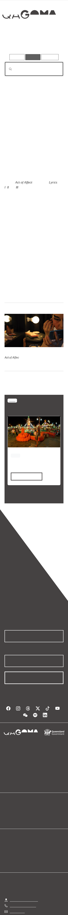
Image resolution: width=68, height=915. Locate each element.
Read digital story (25, 476)
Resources (50, 57)
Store (8, 819)
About (39, 814)
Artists (32, 43)
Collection (29, 28)
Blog (39, 810)
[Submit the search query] (7, 69)
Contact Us (17, 911)
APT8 (12, 400)
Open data (12, 810)
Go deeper (53, 43)
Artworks (13, 43)
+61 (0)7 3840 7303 (23, 905)
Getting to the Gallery (24, 900)
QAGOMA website (17, 814)
